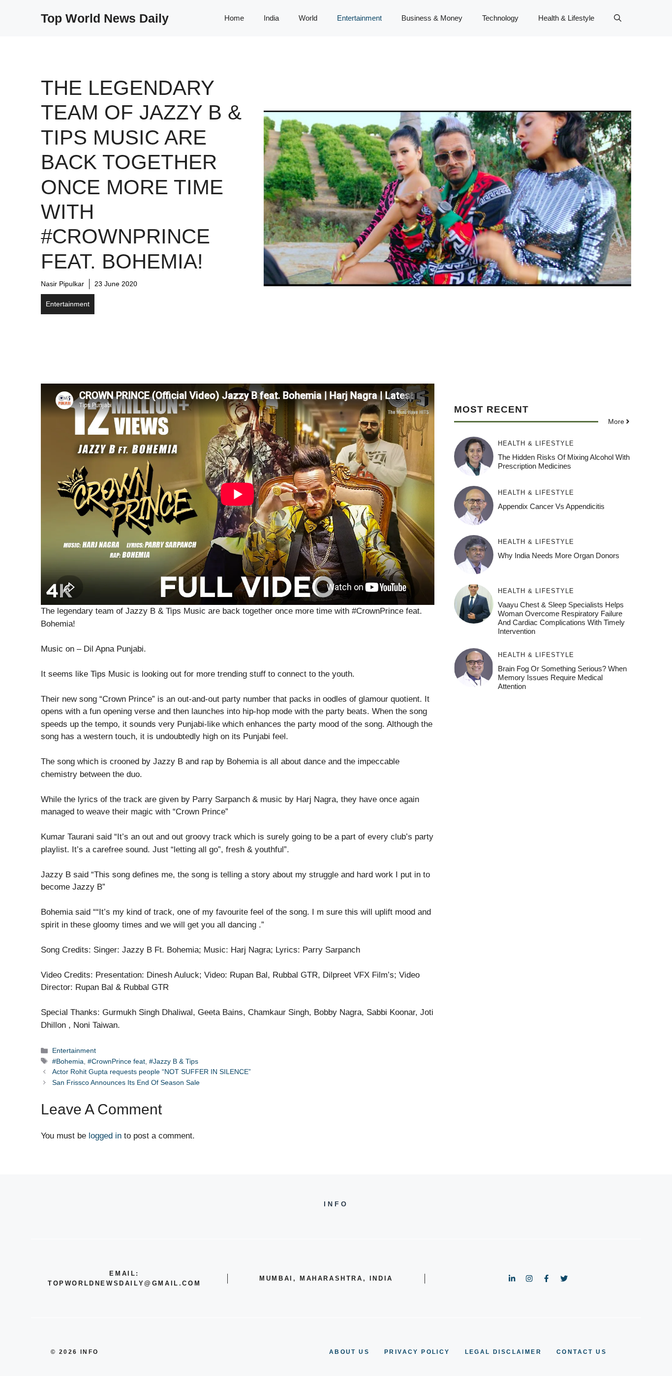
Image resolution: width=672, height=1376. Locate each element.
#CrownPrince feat (116, 1061)
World (308, 18)
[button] (617, 18)
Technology (500, 18)
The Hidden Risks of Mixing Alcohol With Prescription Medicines (564, 461)
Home (234, 18)
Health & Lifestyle (566, 18)
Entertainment (359, 18)
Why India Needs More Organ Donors (558, 555)
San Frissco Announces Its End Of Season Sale (126, 1082)
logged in (105, 1135)
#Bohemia (68, 1061)
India (271, 18)
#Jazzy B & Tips (173, 1061)
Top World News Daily (105, 18)
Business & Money (431, 18)
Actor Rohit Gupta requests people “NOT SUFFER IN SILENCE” (151, 1072)
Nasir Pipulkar (62, 284)
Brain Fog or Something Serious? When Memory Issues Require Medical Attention (562, 677)
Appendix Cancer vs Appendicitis (551, 506)
